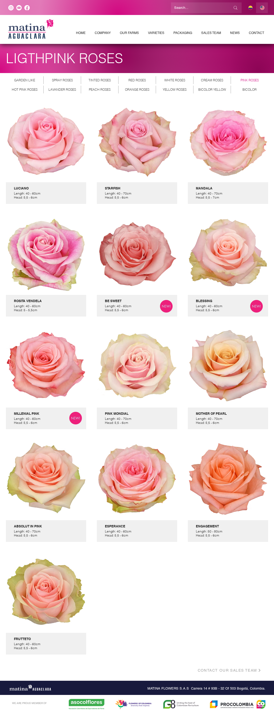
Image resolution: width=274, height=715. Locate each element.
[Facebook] (27, 7)
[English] (262, 7)
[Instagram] (11, 7)
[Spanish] (250, 7)
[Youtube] (19, 7)
